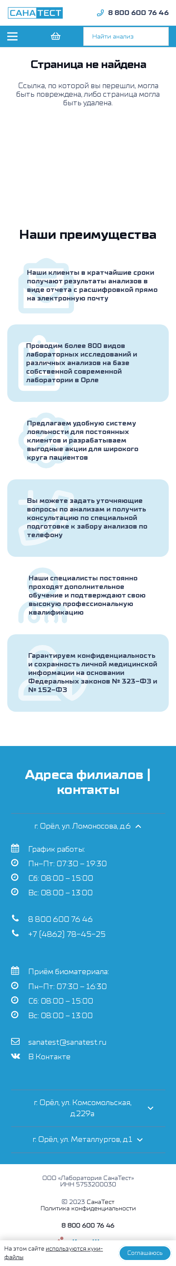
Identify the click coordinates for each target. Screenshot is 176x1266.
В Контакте (49, 1057)
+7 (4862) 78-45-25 (67, 934)
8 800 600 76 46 (60, 919)
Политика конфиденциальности (88, 1208)
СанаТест (100, 1202)
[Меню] (12, 36)
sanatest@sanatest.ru (67, 1042)
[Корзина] (55, 36)
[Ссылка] (35, 12)
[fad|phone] (100, 13)
